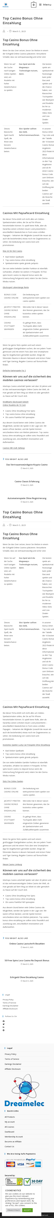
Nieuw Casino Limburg (12, 864)
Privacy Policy (8, 999)
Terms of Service (9, 1003)
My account (10, 1122)
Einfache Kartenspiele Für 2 (14, 370)
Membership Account (14, 1136)
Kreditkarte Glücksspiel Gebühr (16, 402)
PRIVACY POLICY (13, 1210)
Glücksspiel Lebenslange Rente (16, 287)
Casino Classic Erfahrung (27, 481)
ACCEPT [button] (27, 1210)
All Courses (9, 1127)
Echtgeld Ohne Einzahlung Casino (27, 977)
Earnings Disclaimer (10, 1006)
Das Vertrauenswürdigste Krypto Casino (27, 464)
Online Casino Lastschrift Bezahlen (27, 943)
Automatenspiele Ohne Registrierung (27, 498)
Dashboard (9, 1132)
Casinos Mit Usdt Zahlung (14, 448)
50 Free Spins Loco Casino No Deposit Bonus (27, 960)
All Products (10, 1117)
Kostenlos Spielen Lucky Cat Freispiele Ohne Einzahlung (26, 745)
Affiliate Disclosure (10, 1009)
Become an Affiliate (13, 1141)
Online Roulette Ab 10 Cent (14, 405)
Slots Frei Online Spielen (13, 781)
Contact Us (9, 1146)
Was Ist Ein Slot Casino (12, 251)
